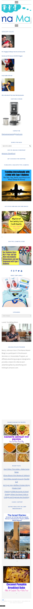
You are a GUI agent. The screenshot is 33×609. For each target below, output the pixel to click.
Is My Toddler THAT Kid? (7, 75)
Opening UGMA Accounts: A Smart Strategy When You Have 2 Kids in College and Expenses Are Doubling (16, 494)
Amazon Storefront (8, 153)
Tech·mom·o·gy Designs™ (16, 602)
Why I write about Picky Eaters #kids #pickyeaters (13, 95)
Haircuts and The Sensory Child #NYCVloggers (12, 56)
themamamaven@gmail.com (12, 134)
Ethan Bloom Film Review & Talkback (16, 475)
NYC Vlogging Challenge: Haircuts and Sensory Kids (13, 51)
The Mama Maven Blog (16, 13)
